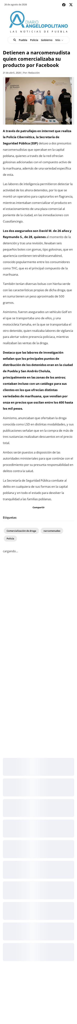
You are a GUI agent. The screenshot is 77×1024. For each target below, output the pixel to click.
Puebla (23, 40)
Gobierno (46, 40)
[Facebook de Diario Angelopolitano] (63, 4)
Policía (34, 40)
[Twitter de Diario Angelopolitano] (71, 5)
